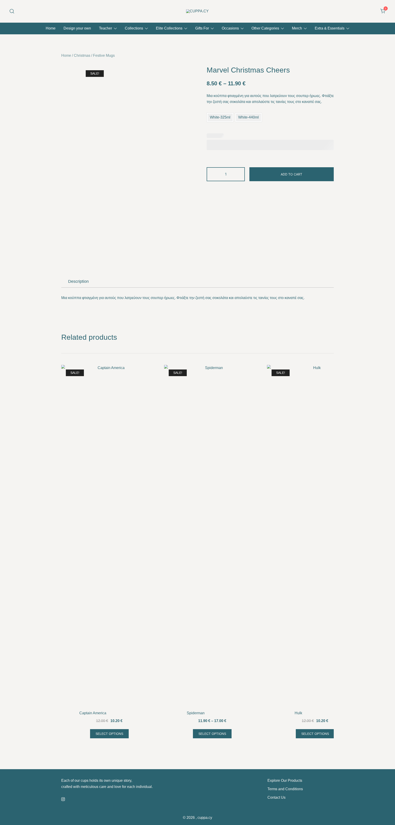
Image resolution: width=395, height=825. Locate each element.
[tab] (78, 281)
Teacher (105, 28)
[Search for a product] (12, 11)
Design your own (77, 28)
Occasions (230, 28)
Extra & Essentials (329, 28)
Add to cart (291, 174)
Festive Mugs (104, 55)
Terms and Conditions (285, 789)
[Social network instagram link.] (63, 799)
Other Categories (265, 28)
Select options (109, 734)
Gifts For (202, 28)
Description (78, 281)
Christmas (82, 55)
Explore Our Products (284, 780)
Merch (297, 28)
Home (51, 28)
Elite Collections (169, 28)
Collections (134, 28)
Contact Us (276, 797)
